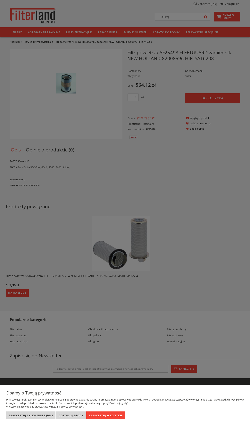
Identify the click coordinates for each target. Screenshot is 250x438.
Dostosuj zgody (70, 415)
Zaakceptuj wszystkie (106, 415)
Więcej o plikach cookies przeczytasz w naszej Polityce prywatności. (45, 406)
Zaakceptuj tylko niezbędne (31, 415)
